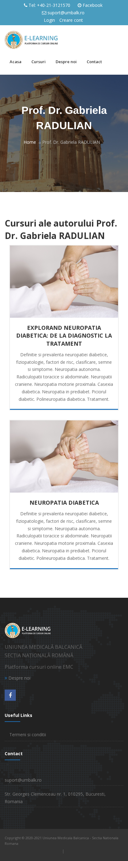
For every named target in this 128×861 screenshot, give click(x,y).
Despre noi (66, 61)
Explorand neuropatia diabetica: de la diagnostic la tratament (64, 335)
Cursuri (38, 61)
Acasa (15, 61)
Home (30, 142)
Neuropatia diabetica (64, 502)
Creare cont (71, 20)
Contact (94, 61)
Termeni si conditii (27, 734)
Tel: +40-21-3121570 (49, 5)
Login (49, 20)
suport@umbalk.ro (66, 13)
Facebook (93, 5)
